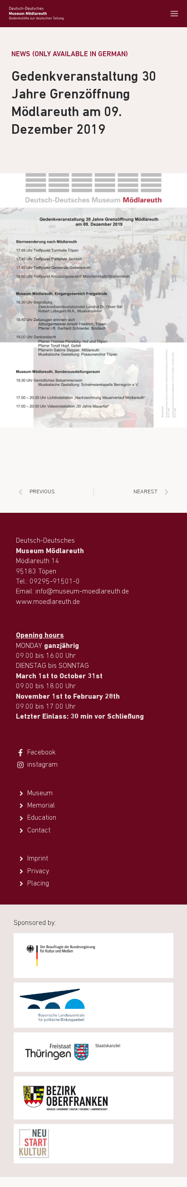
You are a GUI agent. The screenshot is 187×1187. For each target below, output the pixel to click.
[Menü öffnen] (174, 13)
